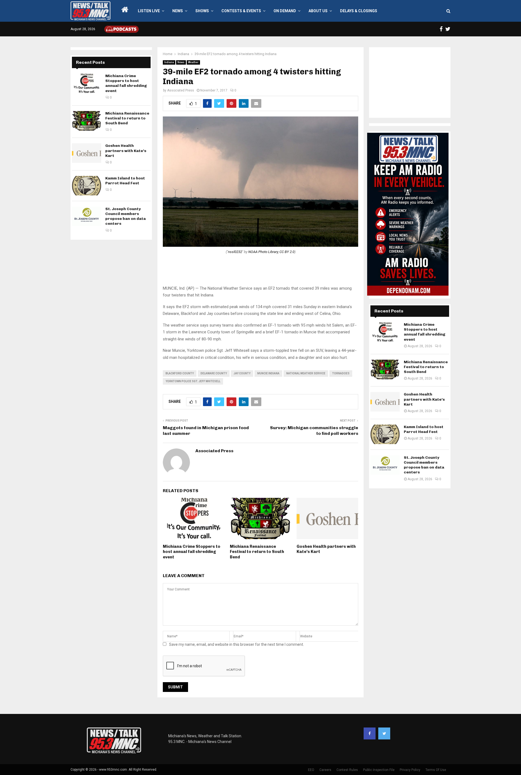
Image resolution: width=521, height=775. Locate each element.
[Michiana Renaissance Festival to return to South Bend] (86, 121)
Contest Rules (347, 770)
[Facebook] (370, 733)
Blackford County (180, 373)
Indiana (169, 62)
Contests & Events (241, 11)
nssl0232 (235, 252)
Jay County (242, 373)
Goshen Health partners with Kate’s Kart (125, 150)
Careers (325, 770)
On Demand (285, 11)
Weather (193, 62)
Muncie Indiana (268, 373)
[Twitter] (384, 733)
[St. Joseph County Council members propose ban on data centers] (86, 216)
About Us (318, 11)
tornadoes (341, 373)
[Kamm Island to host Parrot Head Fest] (86, 185)
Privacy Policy (410, 770)
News (177, 11)
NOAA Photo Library (263, 252)
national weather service (305, 373)
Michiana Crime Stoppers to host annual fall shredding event (191, 551)
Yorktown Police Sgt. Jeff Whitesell (193, 381)
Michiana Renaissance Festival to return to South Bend (257, 551)
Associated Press (180, 90)
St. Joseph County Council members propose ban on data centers (125, 216)
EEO (311, 770)
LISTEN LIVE (149, 11)
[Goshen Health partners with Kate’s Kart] (86, 153)
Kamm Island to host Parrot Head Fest (125, 180)
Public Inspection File (379, 770)
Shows (202, 11)
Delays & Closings (358, 11)
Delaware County (214, 373)
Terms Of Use (435, 770)
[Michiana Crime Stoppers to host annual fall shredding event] (86, 83)
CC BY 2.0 (286, 252)
